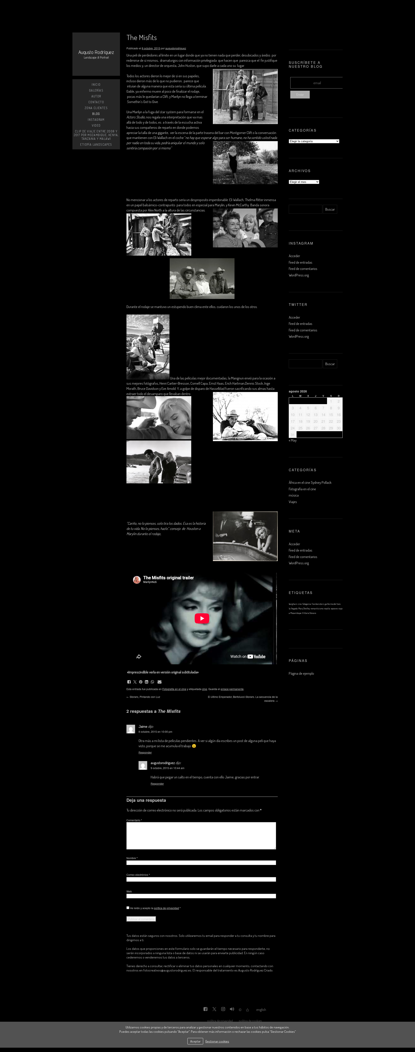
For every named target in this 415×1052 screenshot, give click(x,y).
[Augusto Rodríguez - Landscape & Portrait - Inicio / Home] (96, 54)
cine (204, 689)
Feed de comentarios (303, 268)
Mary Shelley (304, 608)
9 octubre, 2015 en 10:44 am (167, 768)
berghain (293, 603)
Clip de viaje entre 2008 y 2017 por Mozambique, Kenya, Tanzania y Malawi (96, 134)
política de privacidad (166, 908)
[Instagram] (223, 1009)
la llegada (293, 608)
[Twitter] (214, 1009)
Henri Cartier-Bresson (174, 383)
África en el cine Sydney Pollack (310, 482)
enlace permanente (232, 689)
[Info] (240, 1010)
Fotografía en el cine (174, 689)
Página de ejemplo (301, 673)
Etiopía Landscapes (96, 144)
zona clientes (96, 108)
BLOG (96, 114)
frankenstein (318, 603)
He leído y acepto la (155, 908)
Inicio (96, 84)
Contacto (96, 102)
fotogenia (306, 603)
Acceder (294, 255)
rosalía (327, 608)
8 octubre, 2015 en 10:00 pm (155, 731)
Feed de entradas (300, 262)
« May (293, 440)
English (261, 1009)
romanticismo (317, 608)
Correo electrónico (138, 874)
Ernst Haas (216, 383)
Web (129, 891)
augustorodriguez (175, 48)
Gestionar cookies (217, 1041)
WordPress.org (299, 275)
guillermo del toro (332, 603)
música (294, 495)
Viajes (293, 501)
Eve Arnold (168, 388)
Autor (96, 96)
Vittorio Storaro (309, 613)
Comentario (134, 820)
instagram (96, 119)
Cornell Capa (199, 383)
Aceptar (195, 1041)
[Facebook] (205, 1009)
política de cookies (250, 1021)
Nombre (132, 858)
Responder (145, 752)
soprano (334, 608)
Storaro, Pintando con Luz (143, 697)
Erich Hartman (234, 383)
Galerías (96, 90)
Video (96, 125)
